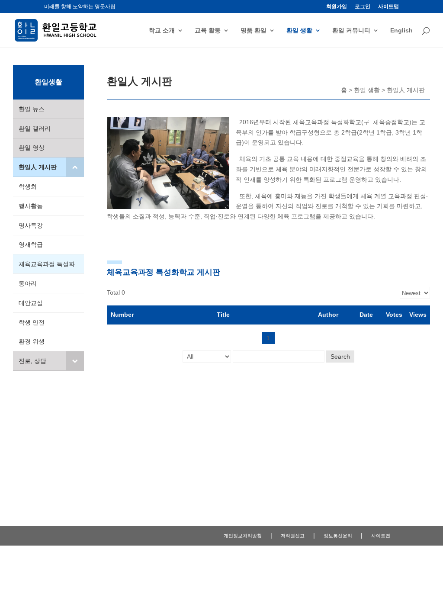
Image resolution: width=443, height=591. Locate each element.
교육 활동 (208, 30)
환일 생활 (299, 30)
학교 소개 (162, 30)
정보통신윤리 (338, 535)
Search (340, 356)
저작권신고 (293, 535)
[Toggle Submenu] (75, 167)
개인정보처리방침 (243, 535)
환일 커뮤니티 (351, 30)
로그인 (362, 7)
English (401, 30)
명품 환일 (253, 30)
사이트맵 (388, 7)
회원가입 (336, 7)
